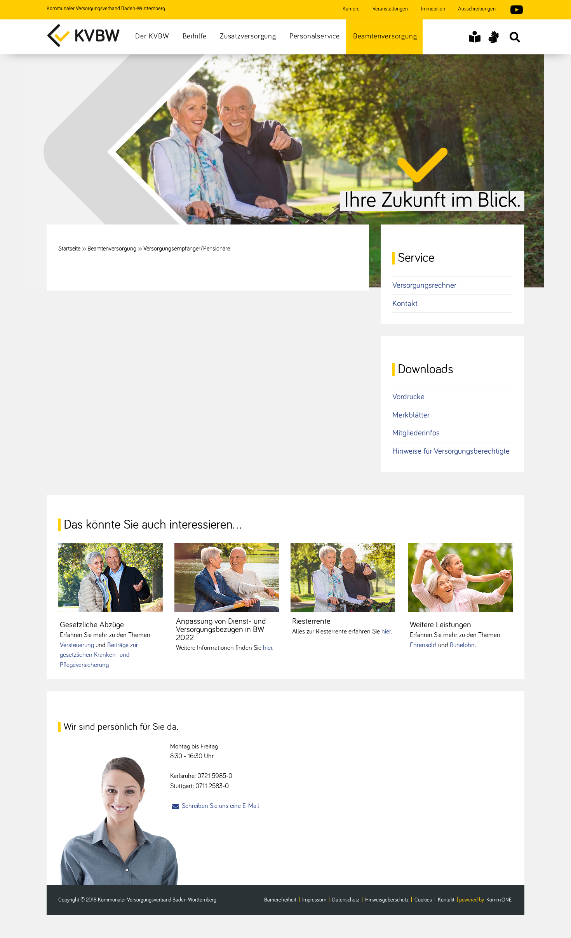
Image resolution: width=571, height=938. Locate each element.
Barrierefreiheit (280, 900)
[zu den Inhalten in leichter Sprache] (474, 36)
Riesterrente (311, 621)
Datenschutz (345, 900)
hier (267, 648)
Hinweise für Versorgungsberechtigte (451, 451)
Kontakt (405, 303)
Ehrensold (423, 645)
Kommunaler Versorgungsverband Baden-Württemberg (106, 8)
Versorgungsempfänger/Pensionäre (186, 248)
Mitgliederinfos (416, 433)
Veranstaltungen (390, 9)
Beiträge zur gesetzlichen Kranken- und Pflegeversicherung (99, 655)
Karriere (351, 9)
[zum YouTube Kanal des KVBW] (512, 11)
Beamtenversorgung (385, 36)
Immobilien (433, 9)
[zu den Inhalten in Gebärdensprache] (493, 36)
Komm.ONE (499, 900)
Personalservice (314, 36)
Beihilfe (195, 36)
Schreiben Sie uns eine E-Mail (220, 806)
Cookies (423, 900)
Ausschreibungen (477, 9)
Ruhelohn (462, 645)
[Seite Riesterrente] (343, 577)
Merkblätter (411, 415)
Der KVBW (152, 36)
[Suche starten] (514, 36)
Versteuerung (77, 645)
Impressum (314, 900)
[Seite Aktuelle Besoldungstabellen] (226, 577)
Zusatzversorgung (248, 36)
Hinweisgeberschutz (387, 900)
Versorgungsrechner (424, 285)
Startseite (69, 248)
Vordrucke (408, 397)
